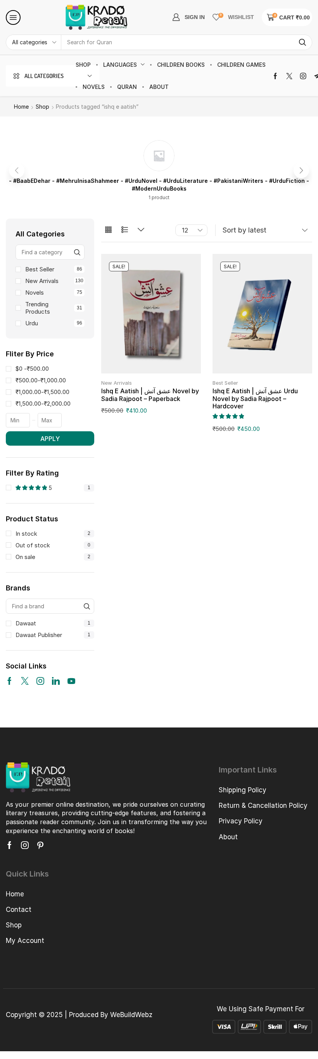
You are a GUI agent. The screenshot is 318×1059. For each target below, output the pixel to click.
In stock (53, 533)
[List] (125, 230)
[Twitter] (289, 76)
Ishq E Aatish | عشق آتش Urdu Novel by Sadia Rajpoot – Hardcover (255, 398)
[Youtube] (71, 681)
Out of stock (53, 545)
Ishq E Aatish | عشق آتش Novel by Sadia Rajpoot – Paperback (150, 394)
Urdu (53, 323)
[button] (13, 17)
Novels (53, 292)
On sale (53, 557)
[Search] (302, 42)
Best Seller (53, 269)
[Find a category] (77, 252)
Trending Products (53, 307)
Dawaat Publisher (53, 635)
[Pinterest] (40, 845)
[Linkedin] (56, 681)
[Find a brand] (87, 606)
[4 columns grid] (108, 230)
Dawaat (53, 623)
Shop (42, 106)
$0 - (32, 368)
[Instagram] (303, 76)
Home (21, 106)
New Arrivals (54, 281)
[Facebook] (275, 76)
